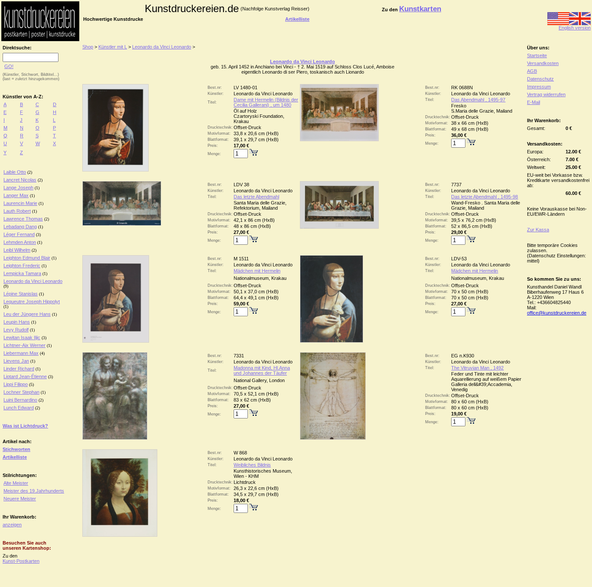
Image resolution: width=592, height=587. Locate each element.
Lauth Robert (17, 211)
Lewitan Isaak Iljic (21, 337)
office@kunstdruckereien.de (556, 312)
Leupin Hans (16, 321)
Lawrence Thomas (23, 218)
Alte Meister (15, 483)
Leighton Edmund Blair (26, 257)
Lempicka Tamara (22, 273)
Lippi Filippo (15, 384)
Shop (87, 46)
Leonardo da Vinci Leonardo (32, 281)
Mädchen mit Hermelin (257, 270)
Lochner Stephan (21, 392)
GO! (8, 66)
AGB (532, 71)
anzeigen (12, 524)
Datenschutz (540, 78)
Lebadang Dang (20, 226)
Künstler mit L (112, 46)
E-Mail (533, 102)
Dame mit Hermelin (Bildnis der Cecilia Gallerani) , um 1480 (266, 102)
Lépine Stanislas (20, 293)
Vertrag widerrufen (546, 94)
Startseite (537, 55)
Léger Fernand (19, 234)
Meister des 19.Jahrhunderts (33, 490)
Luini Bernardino (20, 399)
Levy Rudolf (16, 329)
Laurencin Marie (20, 203)
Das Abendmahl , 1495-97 (478, 99)
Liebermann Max (21, 353)
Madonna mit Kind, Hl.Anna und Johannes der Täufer (262, 370)
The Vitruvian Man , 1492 (477, 367)
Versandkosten (543, 63)
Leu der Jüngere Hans (27, 314)
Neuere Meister (19, 498)
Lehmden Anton (19, 242)
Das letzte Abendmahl (256, 196)
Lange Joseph (18, 187)
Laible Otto (14, 172)
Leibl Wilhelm (16, 250)
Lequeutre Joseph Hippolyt (31, 301)
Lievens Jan (16, 360)
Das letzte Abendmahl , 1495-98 (484, 196)
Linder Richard (18, 368)
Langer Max (16, 195)
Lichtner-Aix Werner (24, 345)
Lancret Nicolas (19, 179)
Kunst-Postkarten (21, 561)
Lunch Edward (18, 407)
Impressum (539, 86)
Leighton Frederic (21, 265)
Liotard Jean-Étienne (25, 376)
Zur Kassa (538, 229)
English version (575, 27)
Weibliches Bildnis (252, 464)
